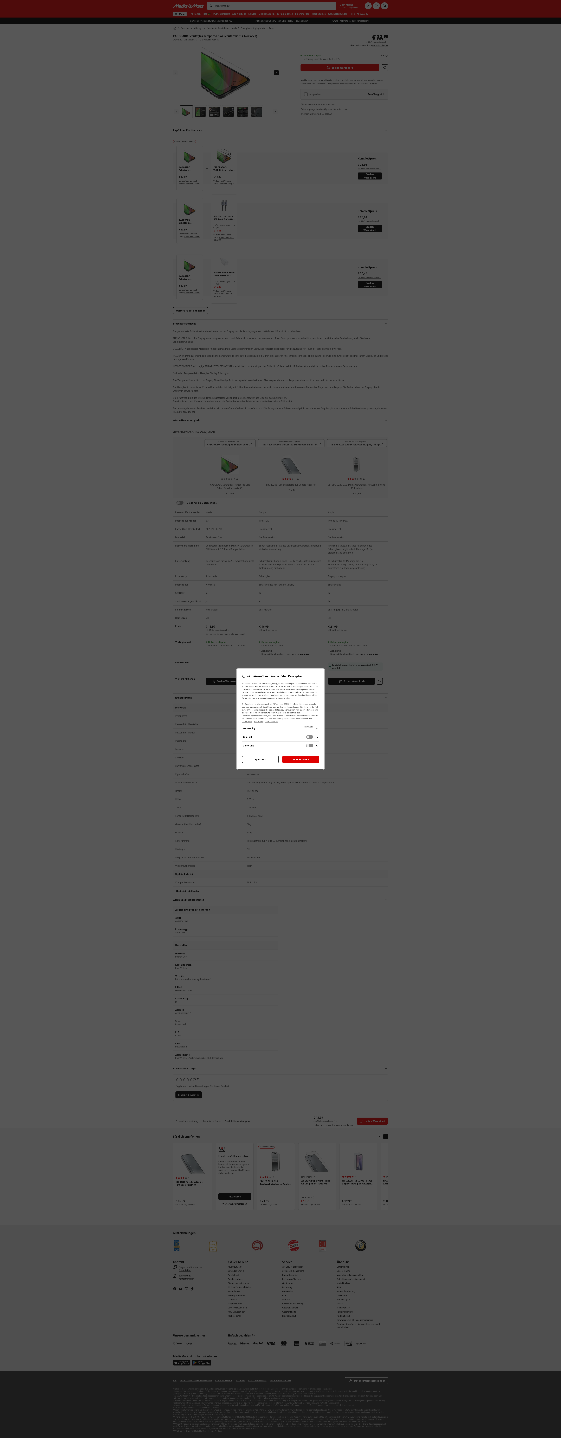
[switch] (309, 737)
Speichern (260, 759)
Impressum (258, 721)
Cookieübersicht (271, 721)
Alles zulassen (300, 759)
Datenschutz (247, 721)
